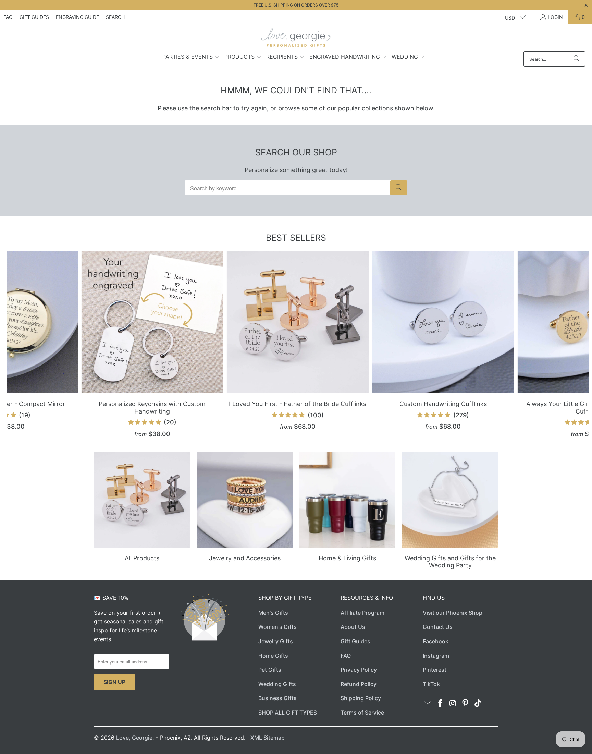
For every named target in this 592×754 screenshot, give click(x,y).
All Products (142, 511)
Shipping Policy (361, 698)
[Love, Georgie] (296, 39)
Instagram (436, 655)
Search (115, 17)
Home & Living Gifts (347, 511)
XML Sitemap (267, 737)
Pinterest (434, 669)
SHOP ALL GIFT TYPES (287, 712)
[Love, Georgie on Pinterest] (465, 703)
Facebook (435, 641)
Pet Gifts (269, 669)
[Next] (574, 344)
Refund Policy (359, 684)
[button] (191, 57)
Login (555, 17)
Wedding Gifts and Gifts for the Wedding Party (450, 511)
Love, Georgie (134, 737)
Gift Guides (34, 17)
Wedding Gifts (277, 684)
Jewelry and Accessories (245, 511)
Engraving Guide (77, 17)
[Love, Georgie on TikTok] (478, 703)
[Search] (576, 59)
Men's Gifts (273, 612)
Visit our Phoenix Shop (452, 612)
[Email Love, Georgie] (428, 703)
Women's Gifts (277, 626)
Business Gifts (277, 698)
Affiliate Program (362, 612)
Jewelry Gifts (275, 641)
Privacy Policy (359, 669)
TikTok (431, 684)
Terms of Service (362, 712)
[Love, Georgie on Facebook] (440, 703)
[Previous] (21, 344)
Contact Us (438, 626)
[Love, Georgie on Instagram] (453, 703)
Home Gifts (273, 655)
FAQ (8, 17)
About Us (353, 626)
